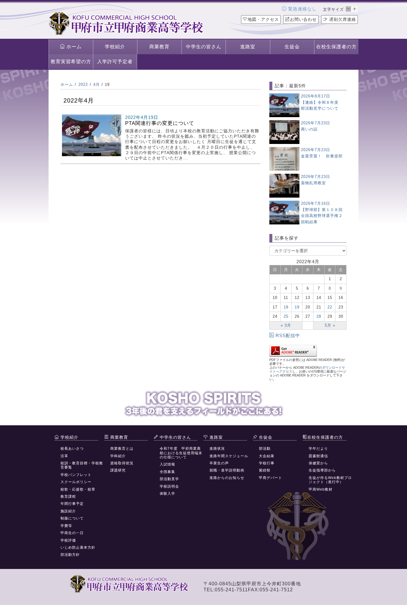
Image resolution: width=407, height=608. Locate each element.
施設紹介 (68, 511)
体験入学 (167, 493)
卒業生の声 (219, 463)
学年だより (318, 448)
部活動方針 (70, 555)
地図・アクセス (263, 19)
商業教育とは (121, 448)
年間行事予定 (72, 504)
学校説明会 (169, 486)
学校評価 (68, 540)
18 (286, 307)
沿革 (64, 456)
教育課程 (68, 496)
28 (318, 316)
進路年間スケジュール (228, 456)
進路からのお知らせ (226, 478)
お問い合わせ (303, 19)
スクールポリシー (75, 482)
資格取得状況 (121, 463)
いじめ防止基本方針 (77, 547)
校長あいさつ (72, 448)
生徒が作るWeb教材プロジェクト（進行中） (330, 480)
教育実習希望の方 (71, 61)
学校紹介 (115, 46)
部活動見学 (169, 479)
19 (297, 307)
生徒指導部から (322, 470)
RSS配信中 (288, 335)
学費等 (66, 526)
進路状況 (217, 448)
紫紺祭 (265, 470)
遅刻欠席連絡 (342, 19)
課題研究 (118, 470)
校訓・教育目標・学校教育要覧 (81, 465)
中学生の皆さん (203, 46)
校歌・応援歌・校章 (77, 489)
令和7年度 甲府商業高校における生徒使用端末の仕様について (181, 452)
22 (329, 307)
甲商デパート (270, 478)
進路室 (247, 46)
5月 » (330, 325)
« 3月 (286, 325)
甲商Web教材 (321, 489)
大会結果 (266, 456)
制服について (72, 518)
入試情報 (167, 464)
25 (286, 316)
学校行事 (266, 463)
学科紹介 (118, 456)
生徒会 (292, 46)
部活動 (265, 448)
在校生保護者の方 (336, 46)
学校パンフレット (75, 475)
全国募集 (167, 472)
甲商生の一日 (72, 533)
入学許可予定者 (115, 61)
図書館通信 (318, 456)
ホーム (73, 46)
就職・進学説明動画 (226, 470)
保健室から (318, 463)
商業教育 (159, 46)
